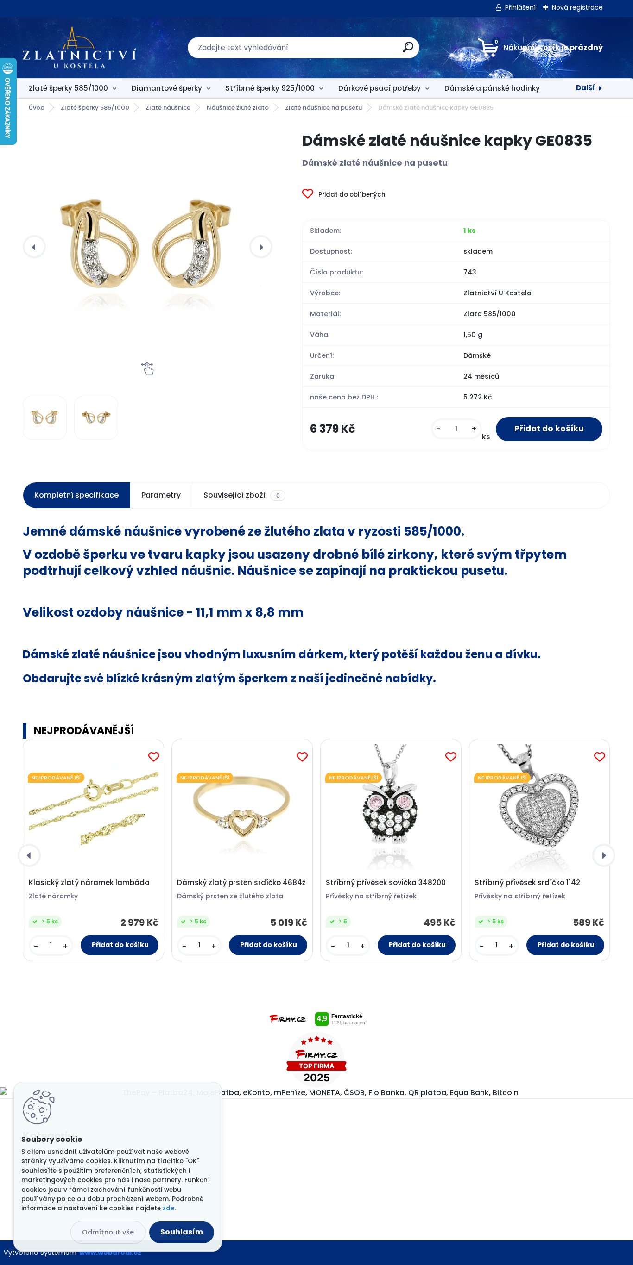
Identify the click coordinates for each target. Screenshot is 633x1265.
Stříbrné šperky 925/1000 (270, 88)
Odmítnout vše (108, 1232)
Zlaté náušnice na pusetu (323, 107)
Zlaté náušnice (168, 107)
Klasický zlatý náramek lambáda (89, 882)
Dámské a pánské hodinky (492, 88)
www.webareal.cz (110, 1252)
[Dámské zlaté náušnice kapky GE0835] (147, 246)
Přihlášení (520, 7)
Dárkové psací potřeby (379, 88)
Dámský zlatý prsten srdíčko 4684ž (241, 882)
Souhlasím (181, 1232)
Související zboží (241, 495)
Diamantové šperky (167, 88)
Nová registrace (577, 7)
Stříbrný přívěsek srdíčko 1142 (527, 882)
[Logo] (79, 48)
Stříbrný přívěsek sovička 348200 (386, 882)
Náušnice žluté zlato (238, 107)
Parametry (161, 495)
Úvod (36, 107)
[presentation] (34, 246)
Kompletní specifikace (76, 495)
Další (585, 88)
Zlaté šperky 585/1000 (68, 88)
